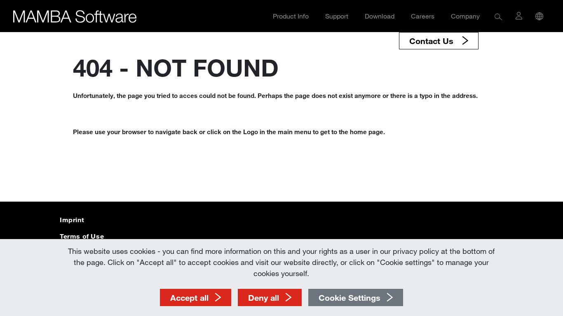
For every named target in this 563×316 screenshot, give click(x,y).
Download (379, 16)
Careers (422, 16)
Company (465, 16)
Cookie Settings (349, 297)
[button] (498, 16)
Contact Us (432, 41)
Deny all (263, 297)
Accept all (189, 297)
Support (336, 16)
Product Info (291, 16)
